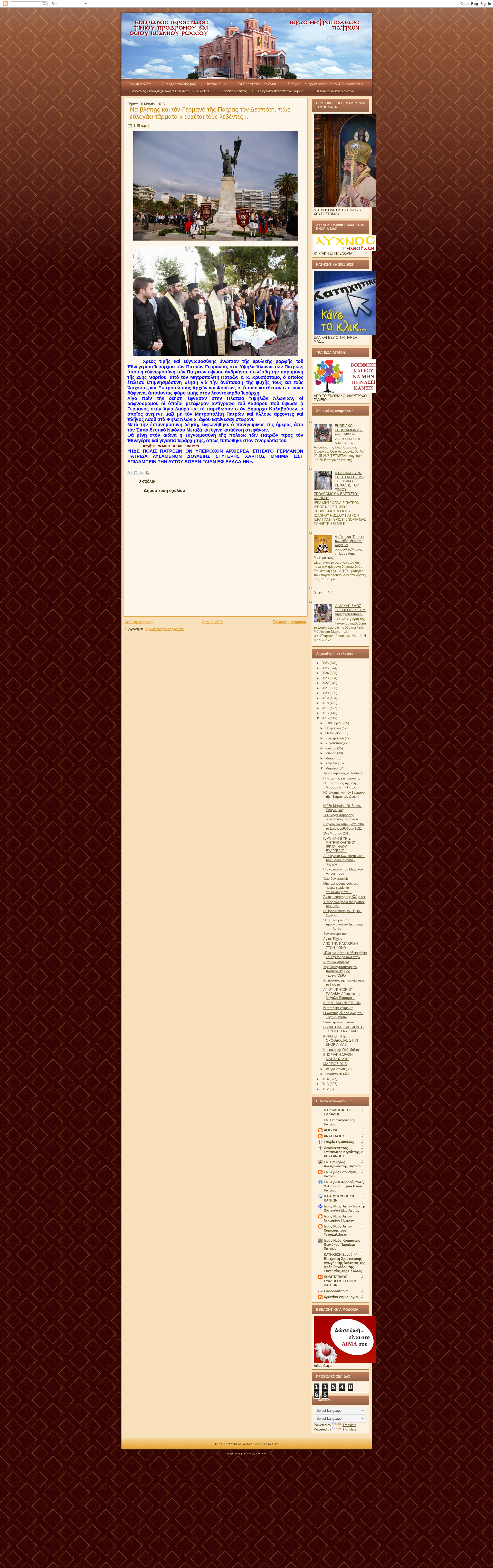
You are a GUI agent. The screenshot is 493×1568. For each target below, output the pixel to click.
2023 (325, 678)
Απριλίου (332, 763)
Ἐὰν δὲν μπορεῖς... (337, 879)
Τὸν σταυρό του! (335, 934)
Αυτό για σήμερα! (336, 962)
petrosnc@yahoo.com (254, 1453)
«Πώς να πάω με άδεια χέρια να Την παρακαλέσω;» (345, 955)
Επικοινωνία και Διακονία (334, 91)
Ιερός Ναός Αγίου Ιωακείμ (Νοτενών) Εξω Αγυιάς (344, 1208)
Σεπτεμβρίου (335, 738)
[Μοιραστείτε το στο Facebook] (147, 472)
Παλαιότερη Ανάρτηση (289, 622)
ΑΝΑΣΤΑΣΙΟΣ (334, 1136)
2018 (325, 703)
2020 (325, 693)
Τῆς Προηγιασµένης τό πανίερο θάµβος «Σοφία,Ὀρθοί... (340, 971)
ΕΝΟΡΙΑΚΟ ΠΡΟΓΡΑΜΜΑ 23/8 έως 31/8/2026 (349, 430)
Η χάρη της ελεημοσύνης (341, 778)
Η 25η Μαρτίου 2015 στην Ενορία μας (342, 808)
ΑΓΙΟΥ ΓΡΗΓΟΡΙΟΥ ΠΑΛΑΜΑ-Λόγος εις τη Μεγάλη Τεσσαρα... (341, 994)
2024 (325, 673)
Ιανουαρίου (334, 1074)
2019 (325, 698)
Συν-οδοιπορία (336, 1291)
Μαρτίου (332, 768)
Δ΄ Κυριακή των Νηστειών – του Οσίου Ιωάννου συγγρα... (344, 860)
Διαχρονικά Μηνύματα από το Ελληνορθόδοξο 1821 (343, 826)
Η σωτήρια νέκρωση (338, 1008)
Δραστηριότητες (234, 91)
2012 (325, 1089)
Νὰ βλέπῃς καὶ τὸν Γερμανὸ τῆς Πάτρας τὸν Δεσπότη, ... (344, 797)
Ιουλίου (331, 748)
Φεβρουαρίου (335, 1069)
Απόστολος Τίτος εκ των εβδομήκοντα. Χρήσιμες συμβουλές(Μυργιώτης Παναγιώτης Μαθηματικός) (340, 547)
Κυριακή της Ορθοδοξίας (341, 1050)
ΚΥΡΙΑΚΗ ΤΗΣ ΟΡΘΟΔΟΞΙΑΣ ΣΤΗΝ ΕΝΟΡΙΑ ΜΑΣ (340, 1040)
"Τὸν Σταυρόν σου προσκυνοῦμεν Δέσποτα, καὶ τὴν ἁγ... (343, 924)
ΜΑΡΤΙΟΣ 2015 (335, 1064)
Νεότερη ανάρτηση (139, 622)
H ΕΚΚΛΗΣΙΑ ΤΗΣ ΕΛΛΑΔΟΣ (338, 1112)
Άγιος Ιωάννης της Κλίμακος (344, 897)
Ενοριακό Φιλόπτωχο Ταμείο (281, 91)
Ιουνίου (331, 753)
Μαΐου (330, 758)
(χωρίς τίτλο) (323, 592)
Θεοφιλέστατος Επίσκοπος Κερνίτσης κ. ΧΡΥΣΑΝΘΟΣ (344, 1152)
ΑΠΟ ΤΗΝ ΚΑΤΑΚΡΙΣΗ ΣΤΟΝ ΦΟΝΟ (340, 946)
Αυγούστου (334, 743)
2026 (325, 663)
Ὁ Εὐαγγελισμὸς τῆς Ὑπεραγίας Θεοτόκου (340, 817)
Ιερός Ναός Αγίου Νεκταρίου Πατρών (339, 1218)
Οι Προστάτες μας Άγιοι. (257, 84)
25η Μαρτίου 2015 (336, 833)
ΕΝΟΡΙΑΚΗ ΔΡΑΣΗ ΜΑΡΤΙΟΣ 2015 (338, 1057)
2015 (325, 718)
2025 (325, 668)
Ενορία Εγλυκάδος (339, 1142)
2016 (325, 713)
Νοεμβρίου (333, 728)
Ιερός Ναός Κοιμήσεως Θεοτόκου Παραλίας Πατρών (342, 1245)
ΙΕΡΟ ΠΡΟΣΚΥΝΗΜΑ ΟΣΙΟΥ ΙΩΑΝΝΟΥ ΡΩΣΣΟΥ (246, 1443)
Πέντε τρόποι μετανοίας (340, 1022)
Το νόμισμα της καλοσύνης (343, 773)
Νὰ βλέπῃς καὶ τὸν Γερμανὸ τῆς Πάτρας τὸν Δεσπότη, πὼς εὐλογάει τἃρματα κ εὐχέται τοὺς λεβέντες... (210, 113)
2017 (325, 708)
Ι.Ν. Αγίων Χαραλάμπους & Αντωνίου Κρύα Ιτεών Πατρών (344, 1186)
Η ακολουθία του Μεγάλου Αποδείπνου (343, 871)
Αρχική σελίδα (139, 84)
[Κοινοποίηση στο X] (141, 472)
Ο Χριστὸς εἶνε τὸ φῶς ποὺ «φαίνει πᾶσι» (343, 1015)
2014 (325, 1079)
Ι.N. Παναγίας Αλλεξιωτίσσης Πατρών (342, 1164)
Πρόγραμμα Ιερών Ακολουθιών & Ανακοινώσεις (325, 84)
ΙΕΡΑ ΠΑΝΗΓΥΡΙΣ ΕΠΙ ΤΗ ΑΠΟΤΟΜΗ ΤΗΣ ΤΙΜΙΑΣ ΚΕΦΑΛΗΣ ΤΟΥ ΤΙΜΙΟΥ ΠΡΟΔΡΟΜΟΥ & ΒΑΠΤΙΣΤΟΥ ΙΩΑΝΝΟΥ (339, 485)
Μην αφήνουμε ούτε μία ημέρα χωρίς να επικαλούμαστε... (340, 888)
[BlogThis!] (135, 472)
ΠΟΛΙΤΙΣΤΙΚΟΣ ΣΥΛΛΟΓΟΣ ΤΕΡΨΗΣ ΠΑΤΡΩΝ (340, 1281)
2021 (325, 688)
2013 (325, 1084)
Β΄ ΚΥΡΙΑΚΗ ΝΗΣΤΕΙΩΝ (342, 1003)
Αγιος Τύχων (332, 939)
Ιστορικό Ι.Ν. (217, 84)
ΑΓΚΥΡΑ (330, 1130)
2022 (325, 683)
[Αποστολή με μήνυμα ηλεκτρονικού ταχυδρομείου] (129, 472)
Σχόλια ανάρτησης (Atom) (165, 629)
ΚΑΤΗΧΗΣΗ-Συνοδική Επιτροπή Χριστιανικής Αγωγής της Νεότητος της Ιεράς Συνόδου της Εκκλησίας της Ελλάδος (344, 1263)
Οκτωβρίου (334, 733)
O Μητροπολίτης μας (179, 84)
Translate (349, 1425)
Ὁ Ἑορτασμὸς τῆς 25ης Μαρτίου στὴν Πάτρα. (340, 785)
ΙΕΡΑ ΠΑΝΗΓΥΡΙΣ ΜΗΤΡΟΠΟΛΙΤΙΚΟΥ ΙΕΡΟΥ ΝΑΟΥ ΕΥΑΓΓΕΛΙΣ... (339, 845)
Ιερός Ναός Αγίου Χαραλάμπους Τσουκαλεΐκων (338, 1230)
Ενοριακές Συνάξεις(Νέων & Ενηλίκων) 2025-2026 (170, 91)
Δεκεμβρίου (334, 723)
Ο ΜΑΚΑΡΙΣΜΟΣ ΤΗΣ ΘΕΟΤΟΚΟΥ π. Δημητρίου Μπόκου (350, 610)
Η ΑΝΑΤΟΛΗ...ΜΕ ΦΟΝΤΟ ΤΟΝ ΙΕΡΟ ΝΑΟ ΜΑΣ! (343, 1029)
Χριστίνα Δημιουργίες (341, 1297)
